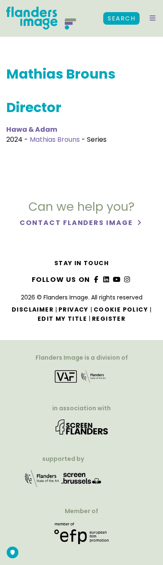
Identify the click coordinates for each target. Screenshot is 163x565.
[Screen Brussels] (81, 481)
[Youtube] (117, 279)
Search (121, 18)
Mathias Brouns (55, 139)
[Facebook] (96, 279)
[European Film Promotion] (81, 536)
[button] (152, 18)
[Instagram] (127, 279)
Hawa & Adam (31, 129)
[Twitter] (106, 279)
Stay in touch (81, 263)
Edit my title (62, 318)
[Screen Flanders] (82, 430)
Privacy (74, 309)
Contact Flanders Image (77, 223)
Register (108, 318)
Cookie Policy (121, 309)
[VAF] (81, 379)
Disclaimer (32, 309)
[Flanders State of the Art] (42, 481)
